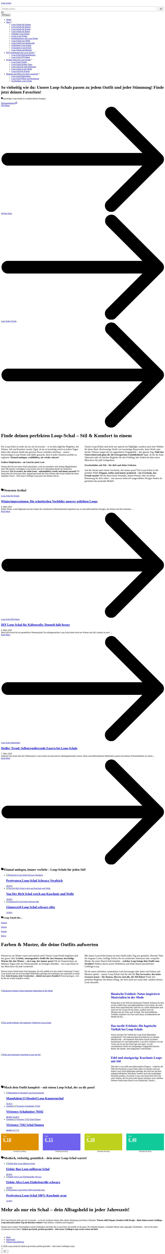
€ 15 (49, 1139)
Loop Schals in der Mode (21, 69)
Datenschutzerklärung (15, 1242)
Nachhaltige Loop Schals (21, 81)
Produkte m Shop (61, 1151)
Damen (4, 923)
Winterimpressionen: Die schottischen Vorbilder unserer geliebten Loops (49, 501)
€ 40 (132, 1139)
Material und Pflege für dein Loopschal (22, 74)
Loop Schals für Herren (21, 27)
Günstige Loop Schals (20, 34)
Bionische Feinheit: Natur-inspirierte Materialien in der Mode (135, 995)
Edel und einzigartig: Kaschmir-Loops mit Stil (136, 1059)
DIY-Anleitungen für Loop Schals (20, 53)
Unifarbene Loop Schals (21, 45)
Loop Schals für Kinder (21, 29)
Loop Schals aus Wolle (20, 41)
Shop (8, 22)
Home (8, 20)
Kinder (4, 931)
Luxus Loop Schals (19, 36)
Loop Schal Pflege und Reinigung (25, 79)
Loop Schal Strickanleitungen (23, 55)
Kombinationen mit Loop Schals (24, 38)
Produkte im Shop (20, 1151)
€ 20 (91, 1139)
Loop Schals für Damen (21, 24)
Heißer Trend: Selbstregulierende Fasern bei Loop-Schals (39, 748)
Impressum (10, 1239)
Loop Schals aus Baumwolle (23, 43)
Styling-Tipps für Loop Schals (18, 60)
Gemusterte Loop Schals (21, 48)
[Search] (161, 8)
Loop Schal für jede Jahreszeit (23, 67)
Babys (3, 936)
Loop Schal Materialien (20, 76)
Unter (4, 1136)
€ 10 (7, 1139)
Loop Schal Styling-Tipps (21, 64)
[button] (2, 1249)
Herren (4, 927)
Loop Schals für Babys (20, 31)
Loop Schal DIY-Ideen (20, 57)
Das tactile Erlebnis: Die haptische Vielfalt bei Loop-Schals (133, 1027)
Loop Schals (6, 3)
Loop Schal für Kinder (20, 71)
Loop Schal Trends (19, 62)
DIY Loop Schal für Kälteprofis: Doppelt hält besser (35, 624)
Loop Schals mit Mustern (21, 50)
